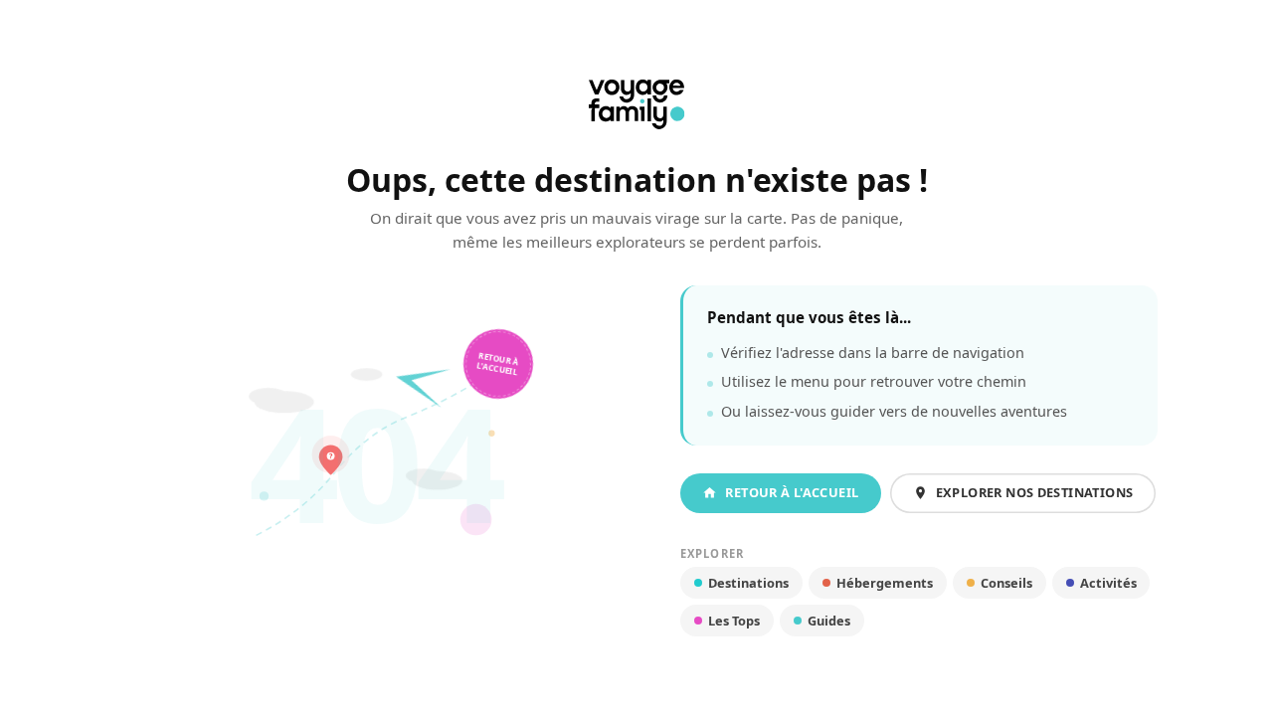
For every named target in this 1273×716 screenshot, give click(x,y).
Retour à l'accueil (498, 364)
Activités (1108, 583)
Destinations (748, 583)
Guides (829, 620)
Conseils (1006, 583)
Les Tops (734, 620)
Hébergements (884, 583)
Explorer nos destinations (1035, 492)
